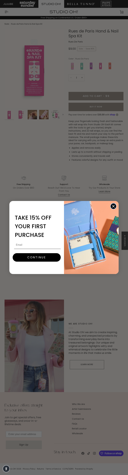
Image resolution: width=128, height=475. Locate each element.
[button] (6, 468)
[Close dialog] (113, 206)
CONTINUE (36, 257)
